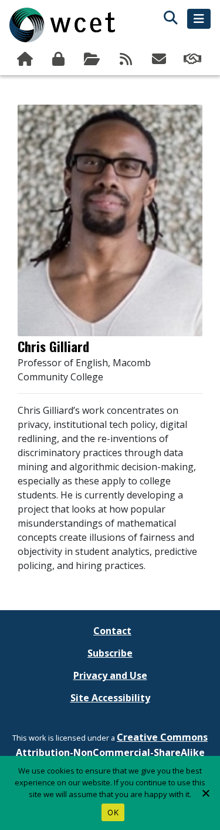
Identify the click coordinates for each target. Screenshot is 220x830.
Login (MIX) (59, 59)
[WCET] (62, 25)
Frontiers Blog (126, 59)
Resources (93, 59)
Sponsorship (194, 59)
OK (113, 812)
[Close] (205, 793)
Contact (112, 630)
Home (26, 59)
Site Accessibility (110, 697)
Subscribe (160, 59)
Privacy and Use (110, 675)
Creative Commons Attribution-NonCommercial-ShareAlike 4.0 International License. (112, 752)
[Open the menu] (199, 19)
